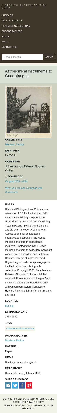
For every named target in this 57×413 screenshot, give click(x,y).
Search (49, 57)
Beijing (9, 305)
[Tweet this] (15, 385)
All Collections (12, 20)
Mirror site (11, 405)
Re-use (6, 36)
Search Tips (9, 47)
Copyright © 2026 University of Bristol (26, 399)
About (6, 41)
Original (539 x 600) (16, 181)
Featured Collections (16, 26)
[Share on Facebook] (22, 385)
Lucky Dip (7, 15)
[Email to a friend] (8, 385)
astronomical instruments (20, 328)
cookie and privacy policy (28, 402)
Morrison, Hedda (14, 144)
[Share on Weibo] (29, 385)
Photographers (12, 31)
